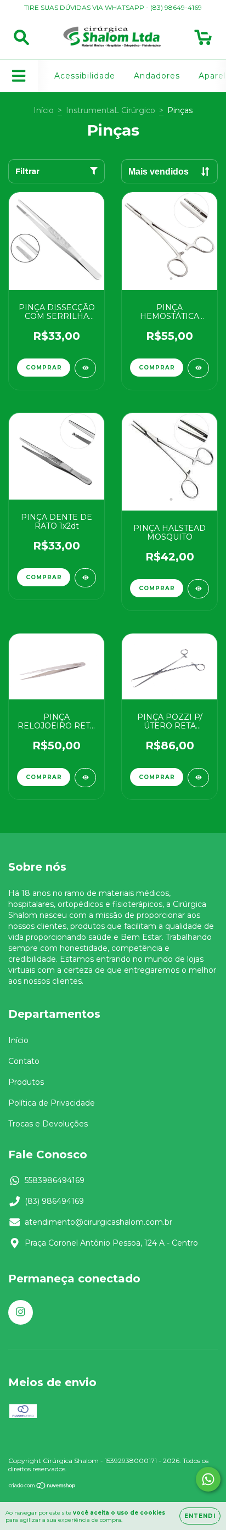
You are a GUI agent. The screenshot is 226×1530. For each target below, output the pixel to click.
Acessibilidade (84, 76)
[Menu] (19, 76)
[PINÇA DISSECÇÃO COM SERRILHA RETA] (85, 368)
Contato (23, 1061)
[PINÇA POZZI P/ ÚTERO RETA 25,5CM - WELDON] (198, 777)
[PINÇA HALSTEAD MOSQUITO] (198, 588)
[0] (203, 40)
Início (43, 110)
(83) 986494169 (54, 1201)
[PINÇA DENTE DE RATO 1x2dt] (85, 577)
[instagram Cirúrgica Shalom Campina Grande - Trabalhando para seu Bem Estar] (20, 1312)
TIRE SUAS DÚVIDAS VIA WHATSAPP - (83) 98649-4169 (113, 7)
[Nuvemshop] (42, 1487)
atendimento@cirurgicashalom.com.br (98, 1222)
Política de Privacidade (51, 1103)
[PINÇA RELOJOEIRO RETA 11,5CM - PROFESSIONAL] (85, 777)
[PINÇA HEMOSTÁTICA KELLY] (198, 368)
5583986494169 (54, 1180)
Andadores (157, 76)
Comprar (44, 367)
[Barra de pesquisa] (21, 37)
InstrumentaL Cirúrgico (110, 110)
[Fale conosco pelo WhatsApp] (208, 1479)
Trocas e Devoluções (48, 1124)
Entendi (200, 1516)
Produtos (26, 1082)
